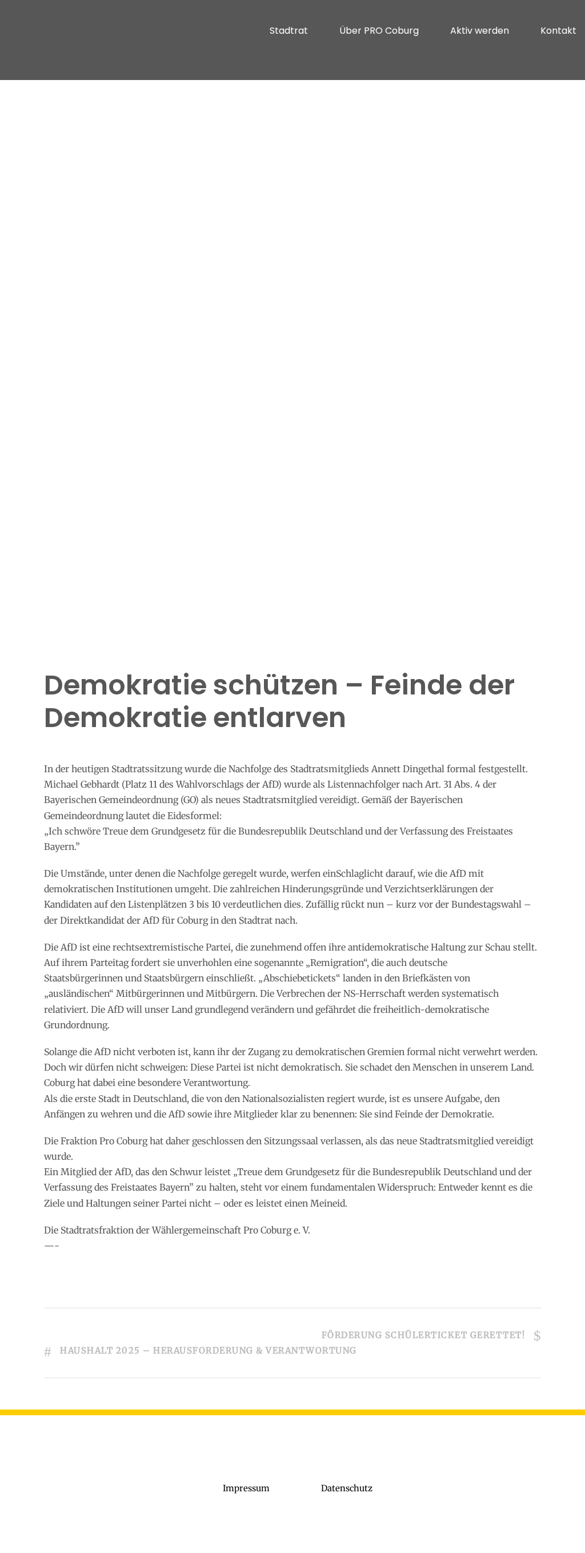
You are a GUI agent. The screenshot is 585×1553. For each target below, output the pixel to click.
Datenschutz (346, 1488)
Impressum (246, 1488)
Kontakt (558, 30)
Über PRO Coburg (379, 30)
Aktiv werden (479, 30)
